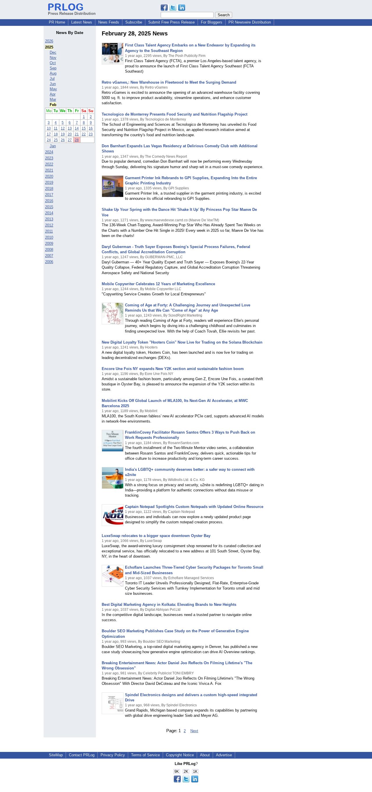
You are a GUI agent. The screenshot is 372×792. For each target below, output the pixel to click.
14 (77, 128)
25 (56, 140)
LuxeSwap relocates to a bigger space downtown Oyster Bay (156, 536)
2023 (49, 158)
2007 (49, 256)
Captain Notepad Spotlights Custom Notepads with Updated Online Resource (194, 506)
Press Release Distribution (72, 13)
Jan (53, 146)
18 (56, 134)
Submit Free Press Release (171, 22)
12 (63, 128)
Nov (53, 57)
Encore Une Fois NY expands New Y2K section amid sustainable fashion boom (173, 369)
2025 (49, 47)
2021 (49, 170)
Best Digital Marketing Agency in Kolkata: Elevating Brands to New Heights (169, 604)
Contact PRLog (81, 755)
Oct (53, 63)
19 (63, 134)
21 (77, 134)
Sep (53, 68)
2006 (49, 262)
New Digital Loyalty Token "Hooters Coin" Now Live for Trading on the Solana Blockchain (182, 342)
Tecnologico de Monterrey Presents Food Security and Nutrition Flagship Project (174, 114)
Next (194, 731)
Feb (53, 105)
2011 (49, 231)
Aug (53, 73)
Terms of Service (145, 755)
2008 (49, 249)
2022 (49, 164)
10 (49, 128)
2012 (49, 225)
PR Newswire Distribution (249, 22)
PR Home (57, 22)
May (53, 89)
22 (84, 134)
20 (70, 134)
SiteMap (56, 755)
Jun (53, 84)
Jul (52, 78)
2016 (49, 201)
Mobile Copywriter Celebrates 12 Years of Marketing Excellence (158, 284)
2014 (49, 213)
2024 (49, 152)
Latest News (81, 22)
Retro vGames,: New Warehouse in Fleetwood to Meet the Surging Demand (169, 82)
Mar (53, 99)
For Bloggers (211, 22)
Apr (53, 94)
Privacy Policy (113, 755)
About (205, 755)
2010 (49, 237)
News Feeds (108, 22)
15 (84, 128)
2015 (49, 207)
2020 (49, 176)
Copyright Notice (180, 755)
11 (56, 128)
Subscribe (133, 22)
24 (49, 140)
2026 (49, 41)
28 (77, 140)
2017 (49, 195)
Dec (53, 52)
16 (91, 128)
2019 (49, 182)
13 (70, 128)
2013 (49, 219)
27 (70, 140)
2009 (49, 243)
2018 (49, 188)
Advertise (224, 755)
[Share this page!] (173, 9)
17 (49, 134)
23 (91, 134)
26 (63, 140)
